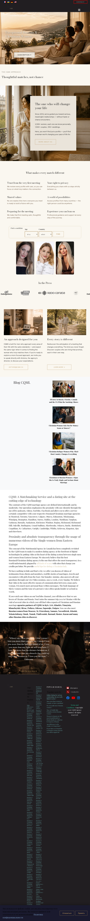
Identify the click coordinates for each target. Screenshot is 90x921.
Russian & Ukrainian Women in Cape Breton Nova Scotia (39, 762)
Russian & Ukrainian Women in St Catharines (30, 863)
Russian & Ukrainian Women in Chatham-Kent (29, 815)
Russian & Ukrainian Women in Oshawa (39, 712)
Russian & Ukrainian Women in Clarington (39, 776)
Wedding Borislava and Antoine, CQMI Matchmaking (39, 904)
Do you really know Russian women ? (55, 706)
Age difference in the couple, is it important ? (54, 725)
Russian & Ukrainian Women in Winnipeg (39, 870)
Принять (81, 913)
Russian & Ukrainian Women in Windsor (39, 809)
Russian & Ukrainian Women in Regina (29, 898)
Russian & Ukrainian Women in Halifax (39, 823)
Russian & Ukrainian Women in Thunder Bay (30, 723)
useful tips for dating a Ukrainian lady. (50, 566)
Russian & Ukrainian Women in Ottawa (39, 830)
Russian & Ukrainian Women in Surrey (39, 816)
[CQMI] (12, 8)
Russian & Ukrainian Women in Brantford (39, 754)
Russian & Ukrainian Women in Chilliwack (29, 736)
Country (42, 229)
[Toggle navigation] (78, 9)
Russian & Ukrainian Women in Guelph (29, 870)
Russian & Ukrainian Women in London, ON (39, 726)
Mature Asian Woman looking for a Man (39, 892)
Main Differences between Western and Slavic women (30, 708)
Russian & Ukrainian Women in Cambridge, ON (30, 877)
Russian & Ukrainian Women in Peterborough (30, 750)
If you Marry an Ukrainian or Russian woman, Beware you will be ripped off (55, 730)
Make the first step (27, 671)
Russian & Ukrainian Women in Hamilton (39, 739)
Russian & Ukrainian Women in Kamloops (29, 786)
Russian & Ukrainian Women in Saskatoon (39, 836)
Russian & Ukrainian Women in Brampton (39, 732)
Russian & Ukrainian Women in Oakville (39, 697)
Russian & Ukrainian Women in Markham (39, 783)
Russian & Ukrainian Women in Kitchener (39, 803)
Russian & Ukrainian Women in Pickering (29, 773)
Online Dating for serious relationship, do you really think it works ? (55, 697)
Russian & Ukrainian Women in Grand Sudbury (39, 705)
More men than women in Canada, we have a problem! (55, 702)
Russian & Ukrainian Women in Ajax (29, 836)
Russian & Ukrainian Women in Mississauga (39, 863)
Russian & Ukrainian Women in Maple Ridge (30, 743)
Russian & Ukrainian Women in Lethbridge (39, 769)
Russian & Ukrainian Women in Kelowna (29, 892)
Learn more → (59, 367)
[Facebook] (67, 698)
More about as (45, 142)
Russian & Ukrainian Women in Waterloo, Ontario (29, 800)
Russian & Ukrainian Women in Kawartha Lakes (29, 759)
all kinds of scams (44, 563)
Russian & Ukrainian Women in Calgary (39, 850)
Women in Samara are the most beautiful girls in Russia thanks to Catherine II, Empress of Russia (54, 718)
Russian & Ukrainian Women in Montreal (29, 716)
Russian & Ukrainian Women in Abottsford (39, 719)
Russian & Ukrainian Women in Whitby (29, 885)
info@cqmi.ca (74, 688)
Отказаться (66, 913)
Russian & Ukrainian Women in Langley (29, 843)
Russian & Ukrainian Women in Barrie (29, 850)
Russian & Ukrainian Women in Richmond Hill (39, 690)
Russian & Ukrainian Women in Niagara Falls (30, 793)
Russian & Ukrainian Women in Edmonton (39, 856)
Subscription (24, 55)
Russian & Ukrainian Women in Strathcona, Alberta (39, 747)
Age (26, 229)
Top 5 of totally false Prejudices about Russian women (54, 712)
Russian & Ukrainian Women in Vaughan (39, 789)
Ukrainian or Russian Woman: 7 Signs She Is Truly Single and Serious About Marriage (63, 480)
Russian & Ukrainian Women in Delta (29, 808)
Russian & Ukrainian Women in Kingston (29, 830)
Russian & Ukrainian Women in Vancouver (39, 876)
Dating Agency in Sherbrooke (39, 897)
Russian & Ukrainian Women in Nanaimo (29, 779)
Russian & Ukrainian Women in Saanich (29, 856)
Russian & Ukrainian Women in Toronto (39, 843)
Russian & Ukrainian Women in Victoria (29, 729)
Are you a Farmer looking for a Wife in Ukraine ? (39, 884)
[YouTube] (73, 698)
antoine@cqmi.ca (16, 367)
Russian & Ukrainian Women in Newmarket (30, 766)
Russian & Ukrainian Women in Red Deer (29, 823)
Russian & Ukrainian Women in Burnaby (39, 796)
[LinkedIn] (78, 698)
